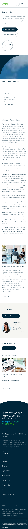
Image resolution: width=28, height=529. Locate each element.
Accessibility (6, 475)
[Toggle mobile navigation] (25, 4)
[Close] (26, 521)
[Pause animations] (22, 4)
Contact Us (5, 461)
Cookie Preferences (8, 494)
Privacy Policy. (5, 527)
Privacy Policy (6, 485)
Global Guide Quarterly (10, 355)
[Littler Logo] (5, 4)
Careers (4, 466)
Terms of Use (6, 480)
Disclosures (5, 490)
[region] (14, 524)
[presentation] (14, 365)
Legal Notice (6, 471)
